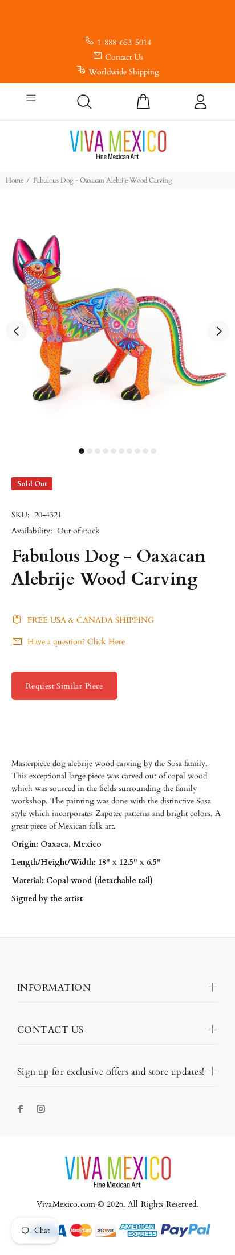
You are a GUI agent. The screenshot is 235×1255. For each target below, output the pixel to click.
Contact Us (124, 57)
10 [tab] (153, 451)
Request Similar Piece (64, 686)
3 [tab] (97, 451)
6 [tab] (121, 451)
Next (218, 331)
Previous (16, 331)
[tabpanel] (117, 325)
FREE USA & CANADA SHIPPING (90, 620)
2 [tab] (89, 451)
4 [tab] (105, 451)
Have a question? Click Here (76, 641)
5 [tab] (113, 451)
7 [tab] (129, 451)
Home (14, 180)
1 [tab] (81, 451)
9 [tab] (145, 451)
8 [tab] (137, 451)
